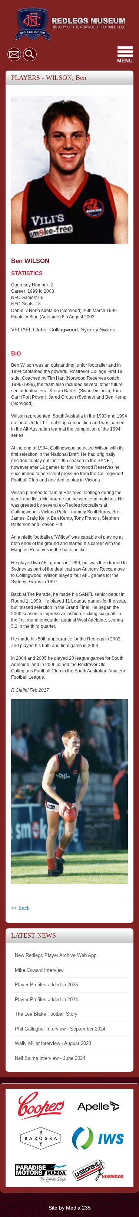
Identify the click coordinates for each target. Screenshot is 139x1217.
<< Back (20, 908)
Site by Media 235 (70, 1208)
